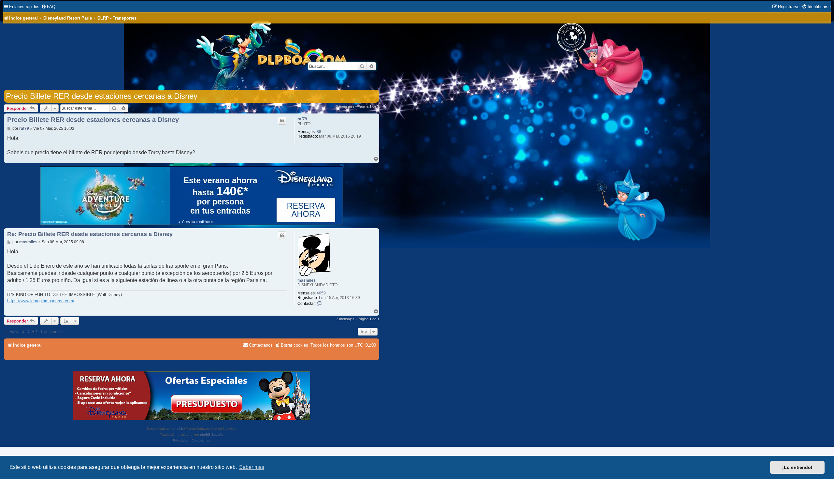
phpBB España (211, 434)
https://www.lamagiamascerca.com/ (40, 300)
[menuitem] (48, 6)
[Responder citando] (282, 121)
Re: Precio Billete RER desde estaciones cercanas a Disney (90, 234)
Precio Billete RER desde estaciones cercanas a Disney (101, 96)
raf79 (302, 119)
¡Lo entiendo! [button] (797, 467)
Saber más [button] (251, 467)
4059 (321, 293)
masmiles (306, 280)
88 (319, 131)
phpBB (178, 428)
